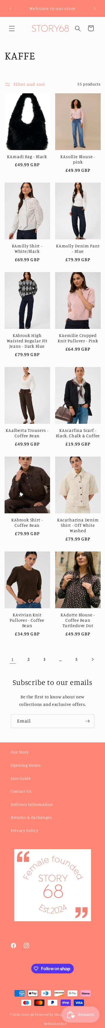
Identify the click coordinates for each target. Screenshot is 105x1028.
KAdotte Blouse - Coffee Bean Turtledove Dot (78, 620)
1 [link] (12, 659)
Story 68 (27, 1015)
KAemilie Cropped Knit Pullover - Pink (78, 338)
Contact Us (21, 791)
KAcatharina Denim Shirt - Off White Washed (78, 525)
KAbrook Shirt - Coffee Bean (27, 522)
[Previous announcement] (10, 8)
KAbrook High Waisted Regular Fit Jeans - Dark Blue (27, 341)
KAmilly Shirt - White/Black (27, 248)
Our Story (20, 752)
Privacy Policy (24, 830)
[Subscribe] (87, 721)
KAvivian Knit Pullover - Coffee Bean (27, 620)
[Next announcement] (95, 8)
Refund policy (55, 1024)
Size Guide (21, 778)
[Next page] (92, 659)
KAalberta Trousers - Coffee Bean (27, 433)
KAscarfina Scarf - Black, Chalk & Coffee (78, 433)
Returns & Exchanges (31, 817)
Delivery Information (32, 804)
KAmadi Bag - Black (27, 156)
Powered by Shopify (51, 1015)
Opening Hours (26, 765)
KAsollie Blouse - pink (77, 159)
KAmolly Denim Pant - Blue (78, 248)
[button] (11, 28)
